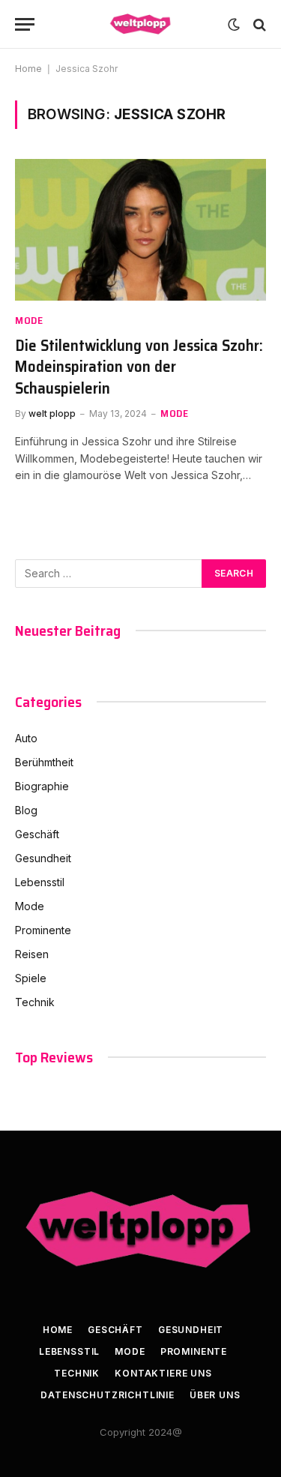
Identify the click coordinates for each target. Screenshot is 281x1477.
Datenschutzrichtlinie (107, 1395)
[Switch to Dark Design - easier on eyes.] (234, 24)
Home (28, 68)
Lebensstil (39, 882)
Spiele (30, 978)
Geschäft (37, 834)
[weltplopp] (141, 24)
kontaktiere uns (163, 1373)
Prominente (43, 930)
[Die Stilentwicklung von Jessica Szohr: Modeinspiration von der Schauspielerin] (140, 229)
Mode (29, 906)
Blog (26, 810)
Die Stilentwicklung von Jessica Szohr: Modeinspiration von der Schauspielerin (139, 366)
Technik (35, 1002)
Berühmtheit (44, 762)
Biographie (42, 786)
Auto (26, 738)
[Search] (258, 24)
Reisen (32, 954)
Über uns (215, 1395)
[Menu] (24, 24)
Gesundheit (43, 858)
